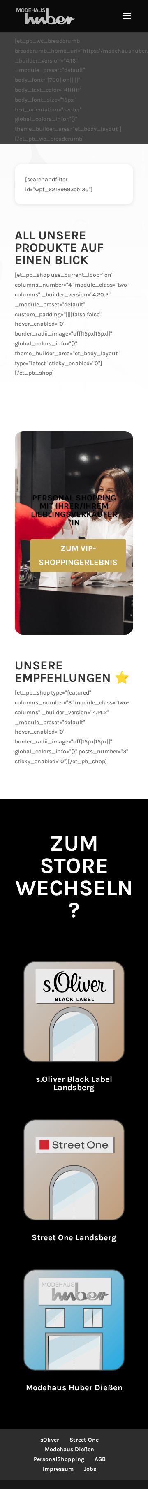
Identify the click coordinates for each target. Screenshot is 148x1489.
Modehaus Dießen (69, 1449)
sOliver (49, 1439)
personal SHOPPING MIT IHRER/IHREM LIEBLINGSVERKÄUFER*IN (74, 510)
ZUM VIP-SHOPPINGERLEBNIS (78, 555)
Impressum (58, 1469)
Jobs (90, 1469)
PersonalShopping (59, 1459)
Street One (84, 1439)
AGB (100, 1459)
